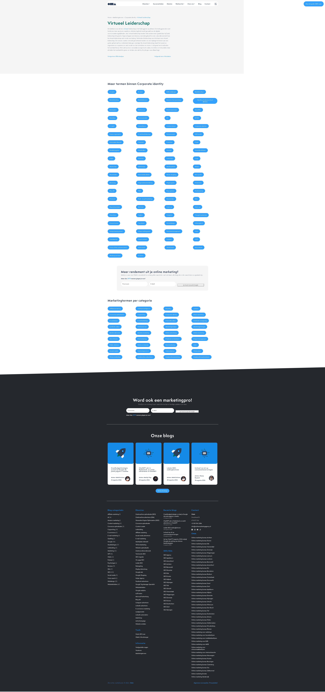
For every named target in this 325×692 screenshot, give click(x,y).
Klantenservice (142, 327)
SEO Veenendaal (169, 591)
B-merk (140, 92)
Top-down (141, 223)
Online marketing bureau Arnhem (201, 538)
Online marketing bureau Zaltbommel (202, 671)
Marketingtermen (118, 17)
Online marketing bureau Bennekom (202, 571)
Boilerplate (113, 110)
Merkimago (141, 166)
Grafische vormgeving (200, 321)
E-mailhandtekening (144, 134)
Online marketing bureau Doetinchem (202, 614)
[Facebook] (197, 529)
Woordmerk (198, 247)
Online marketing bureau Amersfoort (202, 565)
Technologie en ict (143, 351)
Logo (196, 158)
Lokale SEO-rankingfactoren (172, 528)
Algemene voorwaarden (201, 683)
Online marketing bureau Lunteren (201, 559)
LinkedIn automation (142, 615)
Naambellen (113, 174)
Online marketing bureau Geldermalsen (203, 623)
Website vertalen (141, 624)
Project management (200, 339)
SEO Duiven (167, 601)
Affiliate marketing (113, 514)
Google (110, 542)
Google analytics (141, 590)
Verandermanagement (173, 231)
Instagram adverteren (142, 603)
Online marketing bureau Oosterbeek (202, 577)
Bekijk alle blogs (162, 491)
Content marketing (113, 523)
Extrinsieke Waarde (115, 142)
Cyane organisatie (115, 134)
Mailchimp (139, 618)
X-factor (140, 255)
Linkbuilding (111, 548)
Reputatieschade (115, 207)
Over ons (191, 4)
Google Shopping (141, 575)
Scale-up (169, 207)
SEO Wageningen (169, 595)
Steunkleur (113, 215)
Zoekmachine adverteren (145, 357)
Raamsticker (170, 199)
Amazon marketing (113, 520)
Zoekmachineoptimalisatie (201, 357)
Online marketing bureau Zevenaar (202, 550)
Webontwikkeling (115, 357)
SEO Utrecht (167, 588)
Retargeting (139, 566)
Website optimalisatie (142, 548)
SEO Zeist (167, 607)
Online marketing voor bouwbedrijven (203, 635)
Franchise (169, 142)
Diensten (146, 4)
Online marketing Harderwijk (200, 677)
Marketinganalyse (171, 327)
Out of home (114, 339)
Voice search (112, 578)
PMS (139, 191)
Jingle (111, 158)
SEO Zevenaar (168, 598)
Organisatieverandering (145, 183)
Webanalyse (197, 351)
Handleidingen (112, 545)
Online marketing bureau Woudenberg (203, 626)
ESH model (198, 134)
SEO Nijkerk (167, 579)
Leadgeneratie (140, 612)
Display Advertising (141, 569)
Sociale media (114, 351)
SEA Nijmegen (168, 610)
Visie (196, 231)
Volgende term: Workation (162, 56)
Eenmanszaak (171, 134)
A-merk (112, 92)
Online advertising (171, 333)
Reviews (110, 566)
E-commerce (113, 321)
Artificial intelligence (144, 308)
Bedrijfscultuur (199, 92)
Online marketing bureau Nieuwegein (202, 655)
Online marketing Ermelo (199, 674)
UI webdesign (171, 223)
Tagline (140, 215)
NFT (109, 554)
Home (109, 17)
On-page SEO (140, 560)
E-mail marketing (113, 536)
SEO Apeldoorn (168, 558)
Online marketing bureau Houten (201, 658)
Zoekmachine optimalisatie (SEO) (146, 514)
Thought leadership (201, 215)
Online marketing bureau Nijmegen (202, 598)
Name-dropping (171, 174)
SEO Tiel (166, 585)
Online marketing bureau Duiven (201, 541)
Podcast (110, 560)
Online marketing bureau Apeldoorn (202, 589)
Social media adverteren (143, 536)
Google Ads (139, 572)
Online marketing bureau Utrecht (201, 602)
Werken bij (179, 4)
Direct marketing (199, 314)
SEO (109, 572)
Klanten (169, 4)
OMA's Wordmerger (142, 637)
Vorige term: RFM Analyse (116, 56)
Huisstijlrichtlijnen (200, 150)
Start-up (197, 207)
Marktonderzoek (115, 333)
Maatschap (113, 166)
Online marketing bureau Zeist (200, 586)
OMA (109, 557)
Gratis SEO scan (140, 634)
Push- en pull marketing (145, 199)
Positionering (199, 191)
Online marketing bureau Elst (200, 568)
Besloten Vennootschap (174, 100)
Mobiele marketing (143, 333)
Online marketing (199, 333)
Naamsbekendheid (143, 174)
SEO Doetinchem (169, 604)
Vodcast (169, 239)
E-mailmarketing (143, 321)
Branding (112, 118)
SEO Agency (167, 555)
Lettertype (170, 158)
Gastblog (110, 539)
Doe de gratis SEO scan (314, 4)
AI (108, 517)
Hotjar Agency (140, 578)
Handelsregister (114, 150)
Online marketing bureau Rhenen (201, 629)
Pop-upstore (170, 191)
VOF (196, 239)
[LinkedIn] (192, 529)
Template (169, 215)
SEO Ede (166, 573)
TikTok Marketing (141, 545)
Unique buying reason (116, 231)
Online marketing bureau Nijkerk (201, 592)
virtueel (126, 29)
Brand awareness (172, 110)
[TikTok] (200, 529)
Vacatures (139, 650)
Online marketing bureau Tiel (200, 611)
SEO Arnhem (167, 564)
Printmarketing (142, 339)
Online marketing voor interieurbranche (203, 652)
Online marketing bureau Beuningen (202, 661)
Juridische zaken (114, 327)
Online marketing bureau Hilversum (202, 605)
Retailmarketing (170, 345)
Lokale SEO (139, 563)
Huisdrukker (141, 150)
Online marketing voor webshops (201, 632)
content (196, 308)
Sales (195, 345)
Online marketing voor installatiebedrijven (204, 638)
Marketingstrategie (199, 327)
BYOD (197, 118)
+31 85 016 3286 (196, 523)
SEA (109, 569)
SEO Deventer (168, 570)
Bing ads (138, 599)
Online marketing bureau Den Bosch (202, 608)
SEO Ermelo (167, 576)
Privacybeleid (213, 683)
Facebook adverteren (142, 581)
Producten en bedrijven (173, 339)
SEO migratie (140, 557)
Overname (198, 183)
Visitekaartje (113, 239)
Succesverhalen (158, 4)
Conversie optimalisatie (117, 314)
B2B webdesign (171, 92)
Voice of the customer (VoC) (118, 247)
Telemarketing (170, 351)
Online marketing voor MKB (200, 644)
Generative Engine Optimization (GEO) (147, 520)
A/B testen (139, 593)
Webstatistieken (112, 584)
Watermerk (141, 247)
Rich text (140, 207)
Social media (111, 575)
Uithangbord (199, 223)
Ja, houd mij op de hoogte (190, 285)
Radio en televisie (143, 345)
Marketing (111, 551)
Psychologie (111, 563)
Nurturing (113, 183)
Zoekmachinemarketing (173, 357)
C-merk (112, 126)
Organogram (170, 183)
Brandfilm (198, 110)
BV (167, 118)
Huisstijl (169, 150)
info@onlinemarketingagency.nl (201, 526)
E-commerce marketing (143, 609)
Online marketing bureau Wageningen (203, 553)
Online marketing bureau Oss (200, 668)
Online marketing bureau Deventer (202, 595)
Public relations (114, 345)
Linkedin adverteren (142, 606)
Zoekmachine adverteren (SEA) (145, 517)
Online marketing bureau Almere (201, 617)
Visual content (142, 239)
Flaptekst (141, 142)
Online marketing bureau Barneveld (202, 562)
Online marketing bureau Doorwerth (202, 580)
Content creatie (140, 526)
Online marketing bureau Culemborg (202, 665)
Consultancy (142, 126)
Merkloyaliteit (171, 166)
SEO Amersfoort (169, 561)
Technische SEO (140, 554)
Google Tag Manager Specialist (145, 584)
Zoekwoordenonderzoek (143, 551)
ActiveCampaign (141, 621)
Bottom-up (141, 110)
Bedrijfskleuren (142, 100)
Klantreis (141, 158)
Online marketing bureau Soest (200, 583)
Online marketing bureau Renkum (201, 574)
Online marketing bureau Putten (201, 620)
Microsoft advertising (142, 596)
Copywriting (141, 314)
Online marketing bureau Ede (200, 544)
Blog (199, 4)
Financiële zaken (171, 321)
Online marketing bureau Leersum (201, 556)
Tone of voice (114, 223)
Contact (207, 4)
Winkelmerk (170, 247)
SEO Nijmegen (168, 582)
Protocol (112, 199)
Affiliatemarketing (115, 308)
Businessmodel (142, 118)
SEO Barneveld (168, 567)
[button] (215, 4)
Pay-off (112, 191)
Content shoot (171, 126)
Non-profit (198, 174)
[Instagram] (195, 529)
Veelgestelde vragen (142, 647)
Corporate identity (130, 17)
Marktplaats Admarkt (142, 542)
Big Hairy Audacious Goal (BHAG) (205, 101)
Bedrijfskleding (114, 100)
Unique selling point (144, 231)
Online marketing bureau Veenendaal (202, 547)
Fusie (196, 142)
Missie (197, 166)
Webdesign (111, 581)
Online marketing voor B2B (199, 641)
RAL (196, 199)
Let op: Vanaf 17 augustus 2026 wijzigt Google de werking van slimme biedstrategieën (175, 541)
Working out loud (115, 255)
